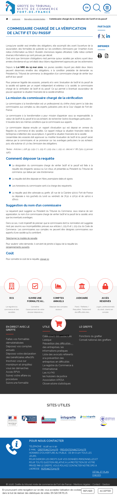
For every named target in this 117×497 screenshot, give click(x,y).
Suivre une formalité (17, 382)
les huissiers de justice (55, 376)
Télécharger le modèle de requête (21, 238)
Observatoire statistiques (57, 383)
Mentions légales (82, 484)
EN (86, 7)
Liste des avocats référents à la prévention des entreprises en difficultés (58, 358)
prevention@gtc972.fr (73, 449)
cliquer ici (44, 259)
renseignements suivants (17, 247)
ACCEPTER (105, 491)
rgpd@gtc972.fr (50, 469)
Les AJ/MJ (49, 372)
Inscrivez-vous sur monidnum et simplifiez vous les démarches (19, 365)
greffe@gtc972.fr (48, 449)
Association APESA (53, 379)
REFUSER (87, 491)
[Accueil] (7, 19)
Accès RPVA (13, 371)
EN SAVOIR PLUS (59, 493)
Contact (96, 484)
